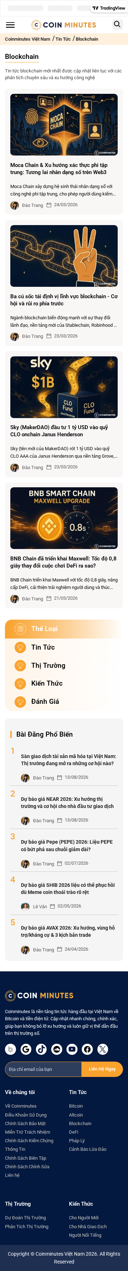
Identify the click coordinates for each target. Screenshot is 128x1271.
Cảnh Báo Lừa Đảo (87, 1149)
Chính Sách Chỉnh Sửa (27, 1166)
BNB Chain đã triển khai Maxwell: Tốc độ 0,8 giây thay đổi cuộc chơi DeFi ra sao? (63, 562)
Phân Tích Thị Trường (26, 1226)
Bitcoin (76, 1106)
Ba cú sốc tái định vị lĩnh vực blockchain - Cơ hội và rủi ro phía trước (64, 300)
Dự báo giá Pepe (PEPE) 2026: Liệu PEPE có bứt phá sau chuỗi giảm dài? (67, 845)
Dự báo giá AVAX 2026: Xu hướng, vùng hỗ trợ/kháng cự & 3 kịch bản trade (68, 931)
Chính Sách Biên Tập (25, 1158)
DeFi (73, 1132)
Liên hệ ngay (102, 1069)
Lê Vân (40, 906)
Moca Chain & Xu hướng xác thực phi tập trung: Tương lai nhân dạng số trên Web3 (58, 169)
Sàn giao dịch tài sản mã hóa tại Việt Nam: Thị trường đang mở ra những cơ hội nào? (68, 760)
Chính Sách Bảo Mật (25, 1123)
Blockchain (80, 1123)
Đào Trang (32, 205)
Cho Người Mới (83, 1217)
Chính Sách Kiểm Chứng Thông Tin (29, 1145)
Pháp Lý (77, 1140)
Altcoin (76, 1115)
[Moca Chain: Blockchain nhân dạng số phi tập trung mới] (64, 125)
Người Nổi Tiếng (85, 1235)
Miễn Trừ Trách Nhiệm (27, 1132)
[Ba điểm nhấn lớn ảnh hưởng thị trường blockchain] (64, 256)
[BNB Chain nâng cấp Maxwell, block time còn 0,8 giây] (64, 518)
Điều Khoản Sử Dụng (26, 1115)
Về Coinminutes (21, 1106)
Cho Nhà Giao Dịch (88, 1226)
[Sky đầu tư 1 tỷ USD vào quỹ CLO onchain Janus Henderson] (64, 387)
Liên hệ (12, 1175)
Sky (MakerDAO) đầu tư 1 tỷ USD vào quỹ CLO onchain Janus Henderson (59, 431)
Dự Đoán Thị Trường (25, 1217)
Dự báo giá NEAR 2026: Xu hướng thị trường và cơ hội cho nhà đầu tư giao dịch (67, 802)
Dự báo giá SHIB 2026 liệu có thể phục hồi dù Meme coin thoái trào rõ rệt (68, 888)
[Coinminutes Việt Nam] (63, 25)
